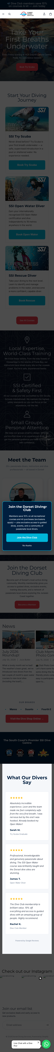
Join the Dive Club (27, 537)
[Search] (9, 14)
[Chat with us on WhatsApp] (46, 1044)
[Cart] (50, 14)
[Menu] (3, 14)
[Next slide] (48, 658)
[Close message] (38, 1042)
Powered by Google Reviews (27, 941)
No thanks (27, 545)
